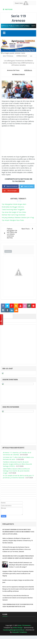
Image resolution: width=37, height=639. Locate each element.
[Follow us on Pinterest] (33, 306)
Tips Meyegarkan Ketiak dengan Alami (14, 204)
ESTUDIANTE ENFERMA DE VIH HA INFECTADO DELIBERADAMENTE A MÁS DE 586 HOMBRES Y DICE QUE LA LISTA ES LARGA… (18, 532)
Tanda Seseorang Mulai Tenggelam (13, 209)
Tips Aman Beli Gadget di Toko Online (14, 212)
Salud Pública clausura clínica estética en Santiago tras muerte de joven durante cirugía (16, 471)
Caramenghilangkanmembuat (13, 630)
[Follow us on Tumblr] (7, 310)
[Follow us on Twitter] (7, 306)
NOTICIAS (8, 9)
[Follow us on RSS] (16, 306)
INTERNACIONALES (18, 74)
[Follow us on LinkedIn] (12, 310)
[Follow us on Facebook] (3, 306)
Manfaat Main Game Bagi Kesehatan (13, 215)
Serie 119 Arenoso (18, 18)
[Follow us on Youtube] (20, 306)
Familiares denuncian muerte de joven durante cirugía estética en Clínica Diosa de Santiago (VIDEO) (17, 464)
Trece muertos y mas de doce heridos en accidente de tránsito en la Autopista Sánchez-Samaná (17, 598)
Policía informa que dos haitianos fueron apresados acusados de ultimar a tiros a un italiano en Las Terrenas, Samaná (16, 549)
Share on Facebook (12, 186)
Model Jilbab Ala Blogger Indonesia (13, 207)
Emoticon (8, 251)
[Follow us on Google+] (12, 306)
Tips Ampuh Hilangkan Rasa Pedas (13, 220)
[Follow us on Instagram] (3, 310)
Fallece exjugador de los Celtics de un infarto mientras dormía (12, 233)
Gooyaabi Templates (19, 632)
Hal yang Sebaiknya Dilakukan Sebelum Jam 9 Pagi (18, 217)
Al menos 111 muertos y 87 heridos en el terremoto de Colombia (17, 453)
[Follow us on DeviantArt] (29, 306)
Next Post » (26, 229)
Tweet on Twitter (28, 186)
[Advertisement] (18, 141)
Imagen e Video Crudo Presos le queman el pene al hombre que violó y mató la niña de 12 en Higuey (17, 573)
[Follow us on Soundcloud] (16, 310)
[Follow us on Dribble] (25, 306)
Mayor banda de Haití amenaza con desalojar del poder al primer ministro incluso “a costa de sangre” (21, 565)
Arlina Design (17, 627)
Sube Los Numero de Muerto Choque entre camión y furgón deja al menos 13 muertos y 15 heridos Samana (17, 540)
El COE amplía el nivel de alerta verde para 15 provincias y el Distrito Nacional (18, 476)
